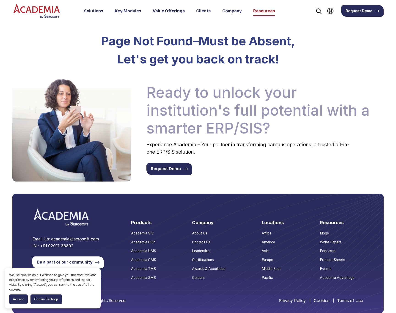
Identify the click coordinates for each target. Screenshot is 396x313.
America (268, 242)
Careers (198, 277)
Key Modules (128, 10)
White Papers (330, 242)
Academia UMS (143, 251)
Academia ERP (143, 242)
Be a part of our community (65, 262)
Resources (264, 10)
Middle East (271, 269)
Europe (267, 260)
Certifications (203, 260)
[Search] (319, 11)
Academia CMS (143, 260)
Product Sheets (332, 260)
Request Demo (359, 10)
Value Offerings (169, 10)
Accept (18, 299)
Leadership (201, 251)
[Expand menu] (106, 11)
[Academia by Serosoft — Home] (36, 10)
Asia (265, 251)
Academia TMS (143, 269)
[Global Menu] (330, 10)
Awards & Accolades (209, 269)
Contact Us (201, 242)
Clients (203, 10)
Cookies (321, 300)
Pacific (267, 277)
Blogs (324, 233)
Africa (267, 233)
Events (325, 269)
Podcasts (327, 251)
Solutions (93, 10)
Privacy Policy (292, 300)
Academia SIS (142, 233)
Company (232, 10)
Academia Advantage (337, 277)
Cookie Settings (46, 299)
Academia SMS (143, 277)
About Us (199, 233)
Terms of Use (350, 300)
